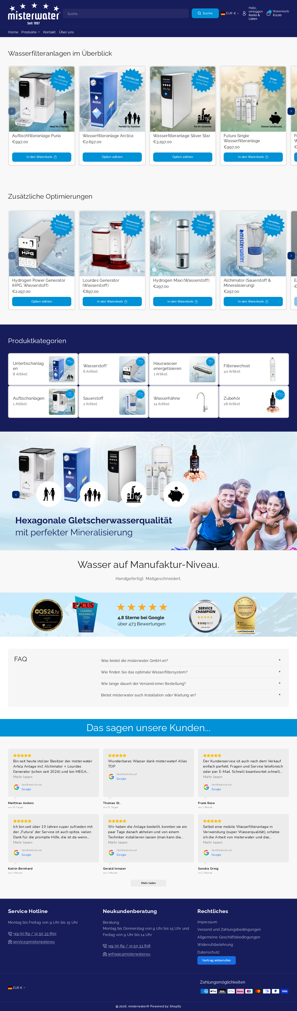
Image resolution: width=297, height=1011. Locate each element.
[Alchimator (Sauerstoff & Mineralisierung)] (253, 243)
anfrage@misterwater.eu (129, 954)
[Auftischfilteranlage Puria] (41, 99)
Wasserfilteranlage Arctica (108, 136)
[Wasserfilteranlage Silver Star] (182, 99)
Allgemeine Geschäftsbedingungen (228, 937)
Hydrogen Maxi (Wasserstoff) (181, 280)
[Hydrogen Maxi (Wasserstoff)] (182, 243)
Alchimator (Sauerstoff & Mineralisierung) (247, 283)
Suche (208, 13)
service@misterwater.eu (34, 942)
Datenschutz (208, 952)
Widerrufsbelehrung (215, 944)
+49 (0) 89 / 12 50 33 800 (35, 933)
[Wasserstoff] (113, 369)
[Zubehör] (254, 402)
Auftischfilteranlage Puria (36, 136)
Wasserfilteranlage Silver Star (181, 136)
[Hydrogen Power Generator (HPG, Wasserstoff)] (41, 243)
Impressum (207, 922)
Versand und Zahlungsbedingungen (229, 929)
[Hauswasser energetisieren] (184, 369)
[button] (277, 13)
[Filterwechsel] (254, 369)
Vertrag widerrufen (216, 960)
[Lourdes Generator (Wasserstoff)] (112, 243)
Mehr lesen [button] (22, 776)
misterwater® (138, 1006)
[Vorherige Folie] (12, 111)
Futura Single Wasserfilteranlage (242, 138)
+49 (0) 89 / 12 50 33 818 (129, 946)
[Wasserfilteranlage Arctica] (112, 99)
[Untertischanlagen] (43, 369)
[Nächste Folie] (291, 111)
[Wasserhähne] (184, 402)
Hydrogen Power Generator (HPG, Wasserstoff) (38, 283)
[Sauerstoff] (113, 402)
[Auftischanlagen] (43, 402)
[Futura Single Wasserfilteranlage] (253, 99)
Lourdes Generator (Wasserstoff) (101, 283)
